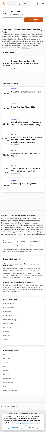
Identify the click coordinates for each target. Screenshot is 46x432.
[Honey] (3, 3)
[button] (43, 3)
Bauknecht (7, 328)
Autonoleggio (8, 383)
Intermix (6, 332)
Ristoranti (6, 359)
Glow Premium (8, 308)
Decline (15, 427)
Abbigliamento (8, 379)
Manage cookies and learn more (28, 423)
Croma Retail (8, 324)
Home (3, 406)
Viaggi (5, 371)
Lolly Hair (6, 336)
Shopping (6, 375)
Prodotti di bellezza (10, 391)
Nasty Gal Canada (9, 316)
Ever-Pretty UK (8, 304)
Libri (4, 387)
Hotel (5, 367)
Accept (31, 427)
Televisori (6, 363)
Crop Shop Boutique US (11, 320)
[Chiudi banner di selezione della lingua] (43, 412)
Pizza (5, 355)
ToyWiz (5, 340)
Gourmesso (7, 312)
